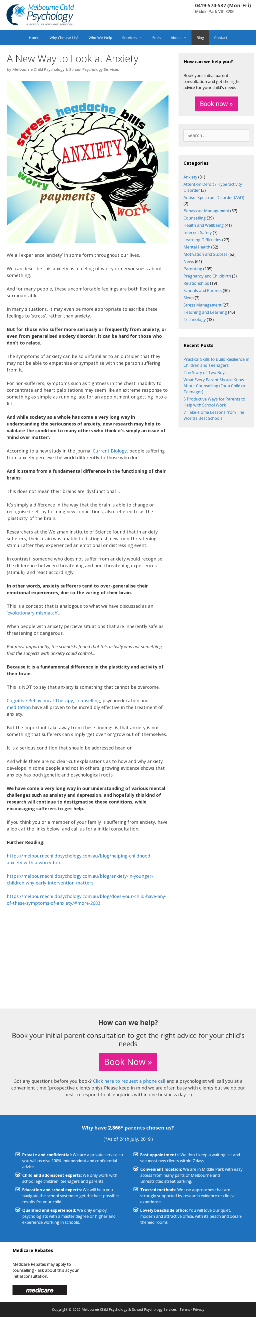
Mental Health (197, 247)
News (189, 261)
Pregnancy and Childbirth (207, 276)
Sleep (189, 297)
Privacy (198, 1309)
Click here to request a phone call (129, 1081)
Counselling (195, 218)
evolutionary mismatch (32, 613)
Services (129, 37)
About (176, 37)
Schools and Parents (203, 290)
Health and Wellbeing (204, 225)
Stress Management (203, 305)
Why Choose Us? (64, 37)
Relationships (196, 283)
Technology (195, 319)
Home (34, 37)
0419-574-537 (210, 5)
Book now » (216, 103)
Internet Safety (198, 232)
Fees (156, 37)
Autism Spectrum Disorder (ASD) (214, 197)
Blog (200, 37)
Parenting (193, 269)
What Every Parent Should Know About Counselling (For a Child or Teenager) (215, 385)
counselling (88, 701)
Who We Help (100, 37)
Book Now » (128, 1062)
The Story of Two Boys (205, 372)
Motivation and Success (206, 254)
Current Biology (110, 451)
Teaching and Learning (205, 312)
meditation (19, 707)
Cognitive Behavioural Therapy (40, 701)
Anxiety (190, 177)
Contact (221, 37)
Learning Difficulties (202, 239)
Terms (185, 1309)
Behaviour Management (206, 211)
